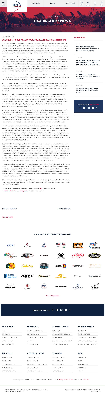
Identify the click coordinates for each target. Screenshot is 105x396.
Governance (82, 357)
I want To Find (70, 3)
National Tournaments (9, 337)
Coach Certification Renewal (37, 364)
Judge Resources (58, 367)
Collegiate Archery (8, 364)
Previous (61, 209)
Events (52, 3)
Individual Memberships (34, 331)
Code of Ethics (83, 364)
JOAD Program (57, 337)
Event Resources (58, 371)
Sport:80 (97, 391)
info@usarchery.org (66, 379)
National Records (8, 341)
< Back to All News (9, 209)
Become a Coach (32, 361)
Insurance (30, 341)
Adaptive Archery (7, 367)
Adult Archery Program (60, 344)
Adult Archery (6, 361)
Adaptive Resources (58, 364)
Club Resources (57, 361)
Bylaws (80, 361)
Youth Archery (7, 357)
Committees (82, 367)
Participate (36, 3)
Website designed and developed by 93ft (78, 390)
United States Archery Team (87, 337)
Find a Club (56, 331)
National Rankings (84, 334)
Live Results (6, 334)
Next (68, 209)
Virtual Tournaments (9, 371)
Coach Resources (33, 357)
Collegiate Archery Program (62, 341)
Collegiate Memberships (35, 337)
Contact (86, 379)
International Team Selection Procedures (87, 345)
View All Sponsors (53, 296)
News (4, 331)
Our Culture (82, 331)
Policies (80, 371)
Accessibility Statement (15, 391)
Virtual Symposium (8, 344)
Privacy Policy (36, 390)
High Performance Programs (87, 341)
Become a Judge (32, 367)
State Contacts (32, 344)
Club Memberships (33, 334)
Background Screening (35, 371)
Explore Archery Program (61, 334)
